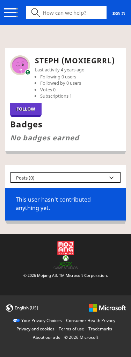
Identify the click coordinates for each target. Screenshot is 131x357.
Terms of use (71, 329)
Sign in (118, 13)
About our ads (46, 337)
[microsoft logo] (107, 307)
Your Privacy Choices (41, 320)
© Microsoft (81, 337)
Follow (25, 109)
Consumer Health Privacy (90, 320)
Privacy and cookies (35, 329)
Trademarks (100, 329)
